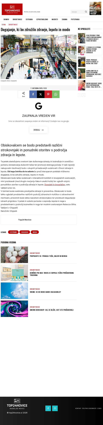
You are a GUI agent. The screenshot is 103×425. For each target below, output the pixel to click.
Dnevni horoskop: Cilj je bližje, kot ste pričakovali (51, 309)
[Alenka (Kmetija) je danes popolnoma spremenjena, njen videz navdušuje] (81, 73)
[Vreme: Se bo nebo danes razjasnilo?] (14, 290)
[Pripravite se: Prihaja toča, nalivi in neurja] (14, 255)
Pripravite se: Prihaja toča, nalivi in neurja (48, 256)
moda (35, 232)
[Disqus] (51, 354)
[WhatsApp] (56, 94)
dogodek (24, 232)
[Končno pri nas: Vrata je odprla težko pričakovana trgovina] (14, 273)
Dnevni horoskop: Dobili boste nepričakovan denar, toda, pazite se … (94, 85)
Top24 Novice (24, 219)
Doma (4, 25)
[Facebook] (33, 94)
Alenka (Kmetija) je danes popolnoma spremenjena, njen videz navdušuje (93, 73)
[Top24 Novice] (10, 219)
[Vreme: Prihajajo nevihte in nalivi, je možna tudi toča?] (81, 62)
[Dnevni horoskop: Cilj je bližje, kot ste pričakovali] (14, 309)
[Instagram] (55, 408)
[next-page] (83, 95)
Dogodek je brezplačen (54, 184)
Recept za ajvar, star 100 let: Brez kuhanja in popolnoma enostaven (95, 10)
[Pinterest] (48, 94)
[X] (40, 94)
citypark (13, 232)
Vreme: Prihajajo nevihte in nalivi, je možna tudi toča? (92, 62)
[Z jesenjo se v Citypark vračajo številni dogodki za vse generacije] (81, 50)
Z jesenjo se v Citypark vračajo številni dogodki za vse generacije (93, 50)
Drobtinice (13, 25)
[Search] (86, 12)
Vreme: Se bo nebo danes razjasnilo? (45, 292)
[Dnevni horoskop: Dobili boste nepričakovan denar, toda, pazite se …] (81, 85)
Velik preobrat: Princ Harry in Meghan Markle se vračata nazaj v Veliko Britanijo (93, 38)
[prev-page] (79, 95)
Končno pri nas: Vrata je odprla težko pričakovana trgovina (52, 273)
